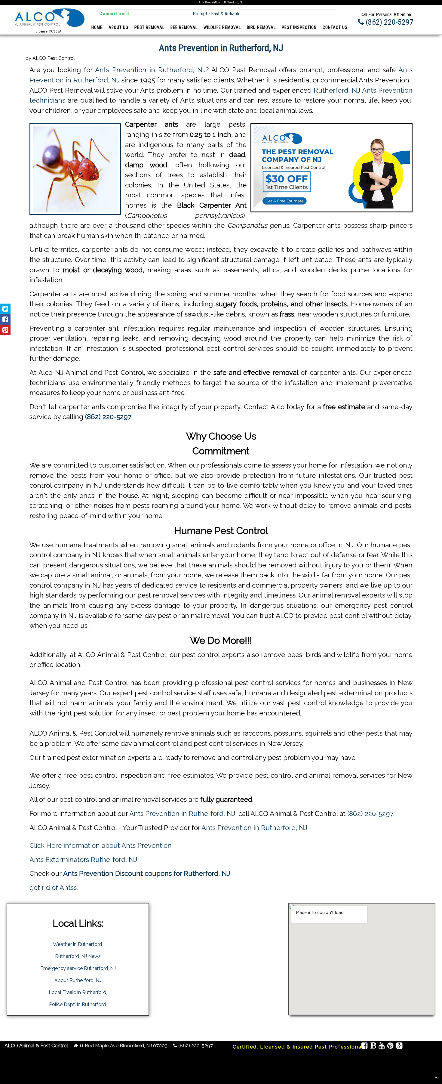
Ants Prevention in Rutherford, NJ (150, 70)
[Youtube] (381, 1046)
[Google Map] (399, 1046)
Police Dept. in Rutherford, (78, 1004)
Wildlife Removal (222, 27)
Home (97, 27)
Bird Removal (261, 27)
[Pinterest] (390, 1046)
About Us (118, 27)
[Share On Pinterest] (5, 330)
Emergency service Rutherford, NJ (78, 968)
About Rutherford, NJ (77, 980)
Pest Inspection (299, 27)
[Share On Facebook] (5, 319)
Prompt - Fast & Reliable (217, 14)
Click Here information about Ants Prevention (100, 845)
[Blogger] (373, 1046)
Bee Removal (184, 27)
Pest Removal (149, 27)
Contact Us (335, 27)
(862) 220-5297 (370, 813)
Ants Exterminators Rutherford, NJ (83, 859)
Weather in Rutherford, (78, 944)
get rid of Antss (53, 887)
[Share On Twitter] (5, 309)
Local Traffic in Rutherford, (78, 992)
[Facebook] (364, 1046)
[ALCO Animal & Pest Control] (48, 28)
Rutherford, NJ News (78, 956)
